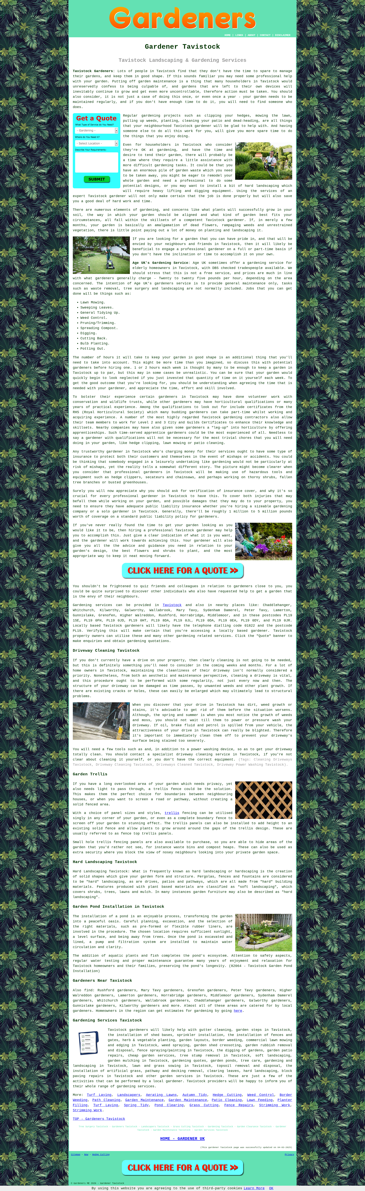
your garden (174, 357)
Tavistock (172, 605)
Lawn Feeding (260, 1100)
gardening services (135, 1086)
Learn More (254, 1188)
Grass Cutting (204, 1105)
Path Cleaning (106, 1100)
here (238, 1011)
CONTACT (265, 35)
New (86, 1154)
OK (271, 1188)
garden (101, 81)
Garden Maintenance (144, 1100)
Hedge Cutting (227, 1095)
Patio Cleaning (227, 1100)
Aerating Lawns (161, 1095)
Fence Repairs (238, 1105)
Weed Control (260, 1095)
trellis (172, 813)
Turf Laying (99, 1095)
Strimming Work (274, 1105)
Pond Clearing (169, 1105)
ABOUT (251, 35)
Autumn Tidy (194, 1095)
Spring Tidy (136, 1105)
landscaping (267, 186)
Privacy (289, 1154)
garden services (176, 1076)
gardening (150, 116)
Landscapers (128, 1095)
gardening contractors (245, 417)
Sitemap (75, 1154)
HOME (228, 35)
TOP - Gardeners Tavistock (99, 1119)
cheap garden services (151, 1055)
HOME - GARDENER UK (182, 1138)
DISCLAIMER (282, 35)
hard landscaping (260, 1071)
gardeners (168, 397)
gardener (235, 220)
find (88, 990)
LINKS (239, 35)
